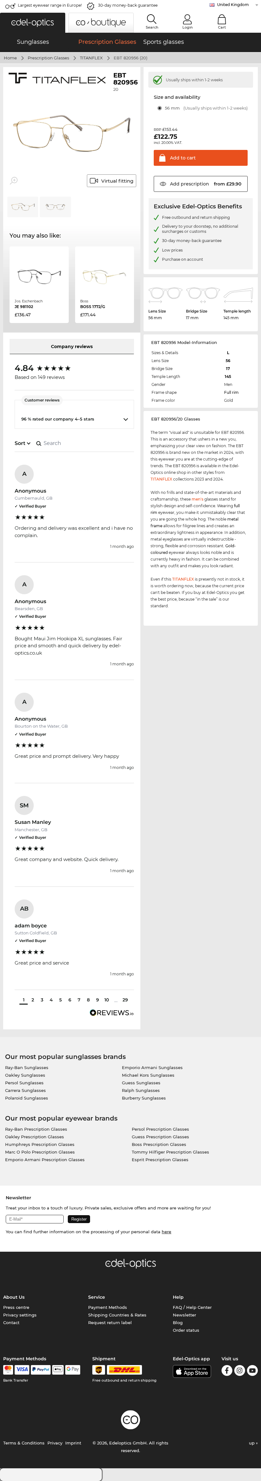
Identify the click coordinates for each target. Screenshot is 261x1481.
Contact (11, 1322)
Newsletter (184, 1314)
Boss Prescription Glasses (159, 1144)
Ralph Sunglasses (141, 1090)
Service (96, 1297)
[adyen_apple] (58, 1370)
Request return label (110, 1322)
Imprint (73, 1442)
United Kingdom (233, 4)
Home (10, 57)
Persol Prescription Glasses (160, 1129)
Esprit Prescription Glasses (160, 1159)
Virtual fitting (117, 181)
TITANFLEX (91, 57)
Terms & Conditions (24, 1442)
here (166, 1231)
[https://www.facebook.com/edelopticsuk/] (227, 1371)
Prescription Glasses (48, 57)
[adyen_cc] (8, 1370)
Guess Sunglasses (141, 1082)
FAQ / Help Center (192, 1307)
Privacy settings (20, 1314)
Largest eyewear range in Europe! (50, 5)
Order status (186, 1330)
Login (187, 27)
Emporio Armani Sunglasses (152, 1067)
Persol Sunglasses (24, 1082)
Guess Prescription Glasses (160, 1136)
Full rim (231, 392)
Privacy (54, 1442)
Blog (178, 1322)
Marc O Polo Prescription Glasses (40, 1152)
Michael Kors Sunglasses (148, 1075)
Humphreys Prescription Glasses (39, 1144)
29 (125, 1000)
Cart (222, 27)
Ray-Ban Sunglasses (26, 1067)
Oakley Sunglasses (25, 1075)
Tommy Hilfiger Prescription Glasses (170, 1152)
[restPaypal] (41, 1370)
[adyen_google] (72, 1370)
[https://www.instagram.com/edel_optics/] (239, 1371)
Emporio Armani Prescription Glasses (45, 1159)
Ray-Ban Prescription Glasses (36, 1129)
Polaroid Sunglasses (26, 1098)
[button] (32, 23)
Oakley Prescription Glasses (34, 1136)
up (252, 1442)
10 (106, 1000)
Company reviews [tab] (72, 346)
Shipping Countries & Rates (117, 1314)
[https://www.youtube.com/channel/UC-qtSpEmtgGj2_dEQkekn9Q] (252, 1371)
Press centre (16, 1307)
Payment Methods (107, 1307)
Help (178, 1297)
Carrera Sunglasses (25, 1090)
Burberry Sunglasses (144, 1098)
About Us (14, 1297)
